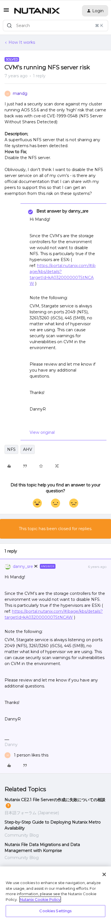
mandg (20, 93)
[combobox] (55, 25)
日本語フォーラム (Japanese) (32, 812)
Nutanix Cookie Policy (40, 899)
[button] (6, 11)
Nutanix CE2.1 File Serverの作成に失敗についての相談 (55, 799)
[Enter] (9, 25)
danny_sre (23, 566)
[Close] (104, 874)
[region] (55, 893)
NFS (11, 449)
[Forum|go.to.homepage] (37, 10)
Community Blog (22, 835)
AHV (27, 449)
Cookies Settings (55, 911)
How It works (22, 42)
